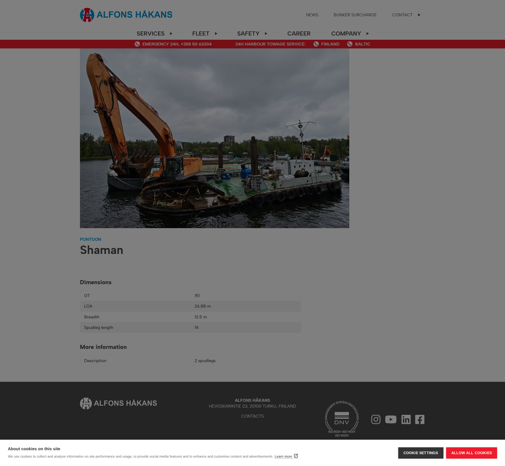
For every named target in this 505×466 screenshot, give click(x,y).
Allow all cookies (471, 453)
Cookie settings (420, 453)
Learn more (283, 456)
